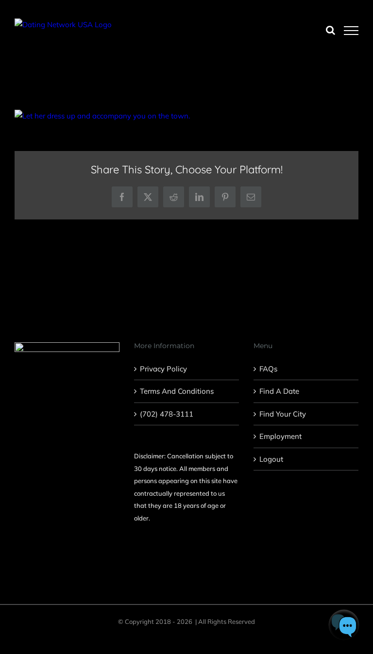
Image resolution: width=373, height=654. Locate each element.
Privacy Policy (163, 368)
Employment (280, 436)
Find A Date (279, 391)
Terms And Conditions (177, 391)
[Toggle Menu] (351, 30)
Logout (271, 459)
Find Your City (282, 414)
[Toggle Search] (330, 30)
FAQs (268, 368)
